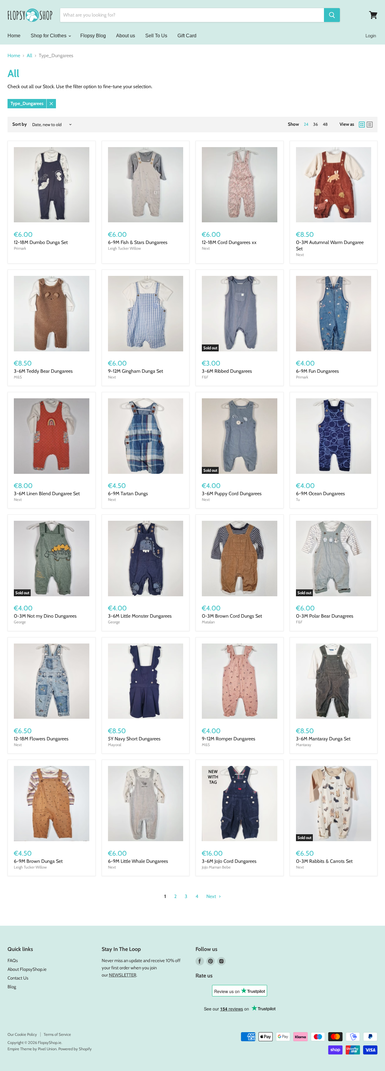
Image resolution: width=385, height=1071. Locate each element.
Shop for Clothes (49, 35)
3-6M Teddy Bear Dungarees (43, 371)
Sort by (19, 124)
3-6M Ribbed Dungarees (227, 371)
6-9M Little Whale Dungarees (138, 861)
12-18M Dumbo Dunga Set (41, 242)
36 (315, 124)
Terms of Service (57, 1034)
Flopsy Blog (93, 35)
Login (370, 35)
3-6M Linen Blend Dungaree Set (47, 493)
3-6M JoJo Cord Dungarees (229, 861)
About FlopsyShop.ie (27, 969)
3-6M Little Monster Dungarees (140, 616)
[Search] (332, 15)
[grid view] (362, 125)
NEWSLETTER (122, 975)
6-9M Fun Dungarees (317, 371)
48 (325, 124)
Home (14, 35)
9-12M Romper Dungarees (228, 739)
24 (306, 124)
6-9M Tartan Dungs (128, 493)
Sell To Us (156, 35)
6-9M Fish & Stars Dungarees (138, 242)
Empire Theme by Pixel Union (32, 1048)
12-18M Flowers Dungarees (41, 739)
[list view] (370, 125)
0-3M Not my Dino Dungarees (45, 616)
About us (125, 35)
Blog (12, 986)
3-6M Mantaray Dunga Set (323, 739)
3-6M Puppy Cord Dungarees (232, 493)
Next (211, 896)
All (29, 55)
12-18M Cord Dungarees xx (229, 242)
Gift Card (186, 35)
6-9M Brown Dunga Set (38, 861)
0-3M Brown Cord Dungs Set (232, 616)
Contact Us (18, 978)
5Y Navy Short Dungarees (134, 739)
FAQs (13, 960)
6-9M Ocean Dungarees (320, 493)
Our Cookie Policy (22, 1034)
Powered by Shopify (75, 1048)
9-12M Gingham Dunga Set (135, 371)
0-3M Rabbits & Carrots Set (324, 861)
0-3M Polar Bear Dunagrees (324, 616)
